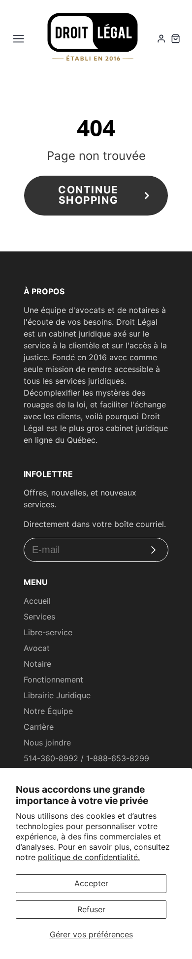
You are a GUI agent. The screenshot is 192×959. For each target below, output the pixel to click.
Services (39, 616)
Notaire (37, 664)
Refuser (91, 909)
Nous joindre (47, 742)
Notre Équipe (48, 711)
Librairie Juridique (57, 695)
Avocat (37, 648)
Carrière (39, 727)
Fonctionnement (53, 679)
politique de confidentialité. (89, 857)
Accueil (37, 601)
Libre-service (48, 632)
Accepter (91, 883)
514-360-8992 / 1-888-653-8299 (86, 758)
